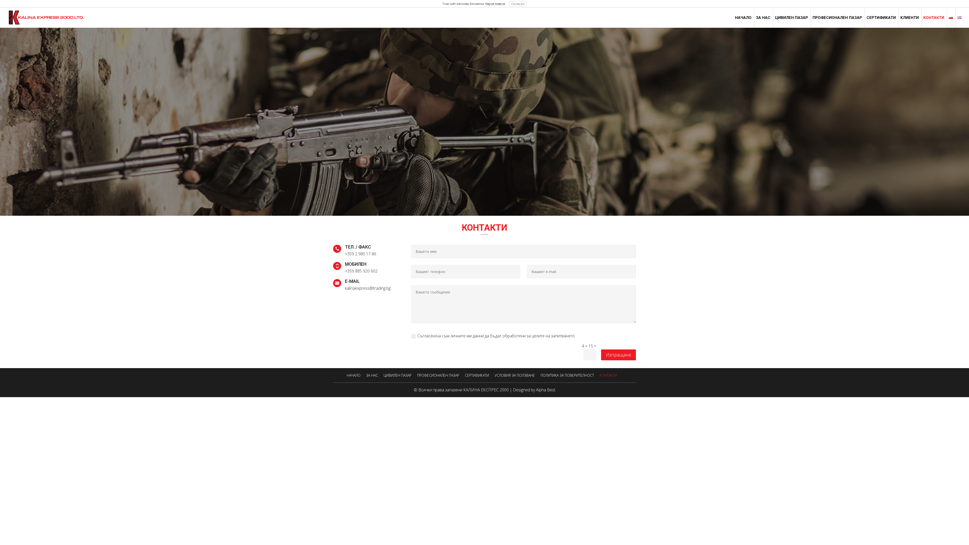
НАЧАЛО (743, 18)
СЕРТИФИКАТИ (881, 18)
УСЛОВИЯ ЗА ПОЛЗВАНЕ (515, 375)
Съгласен (517, 4)
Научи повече (495, 4)
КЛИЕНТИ (909, 18)
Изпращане (618, 355)
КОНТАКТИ (933, 18)
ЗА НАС (763, 18)
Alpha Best (545, 390)
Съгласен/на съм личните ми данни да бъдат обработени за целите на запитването (496, 336)
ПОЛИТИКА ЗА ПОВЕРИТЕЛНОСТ (567, 375)
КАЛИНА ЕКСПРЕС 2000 (486, 390)
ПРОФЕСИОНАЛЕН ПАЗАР (837, 18)
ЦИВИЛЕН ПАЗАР (791, 18)
